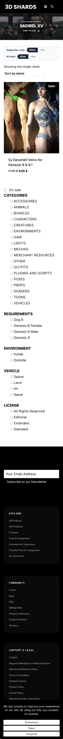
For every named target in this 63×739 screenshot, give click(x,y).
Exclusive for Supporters (22, 544)
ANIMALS (21, 207)
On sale (14, 190)
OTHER (19, 261)
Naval (18, 395)
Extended (21, 423)
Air (16, 389)
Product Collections (19, 613)
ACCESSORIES (25, 201)
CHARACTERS (25, 219)
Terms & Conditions (19, 675)
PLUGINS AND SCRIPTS (33, 273)
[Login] (57, 7)
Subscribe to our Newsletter (27, 482)
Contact (13, 657)
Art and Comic (16, 556)
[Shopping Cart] (51, 6)
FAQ (11, 601)
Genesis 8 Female (28, 326)
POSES (19, 279)
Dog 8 (18, 320)
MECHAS (21, 249)
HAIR (18, 237)
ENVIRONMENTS (27, 231)
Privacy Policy (16, 687)
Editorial (20, 417)
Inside (18, 354)
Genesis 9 (22, 338)
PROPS (19, 285)
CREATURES (24, 225)
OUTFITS (21, 267)
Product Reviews (18, 619)
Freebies (13, 532)
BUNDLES (21, 213)
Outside (20, 360)
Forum (12, 590)
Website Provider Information (24, 698)
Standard (21, 429)
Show (32, 49)
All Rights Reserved (29, 411)
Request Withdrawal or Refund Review (29, 663)
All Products (15, 520)
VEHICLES (22, 303)
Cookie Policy (16, 693)
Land (18, 383)
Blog (11, 596)
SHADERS (22, 291)
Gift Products (16, 526)
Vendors (13, 625)
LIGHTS (20, 243)
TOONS (20, 297)
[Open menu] (45, 6)
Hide (42, 49)
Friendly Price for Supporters (24, 550)
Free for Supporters (19, 538)
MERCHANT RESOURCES (34, 255)
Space (19, 377)
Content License (17, 681)
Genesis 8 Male (26, 332)
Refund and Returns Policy (23, 669)
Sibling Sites (15, 607)
